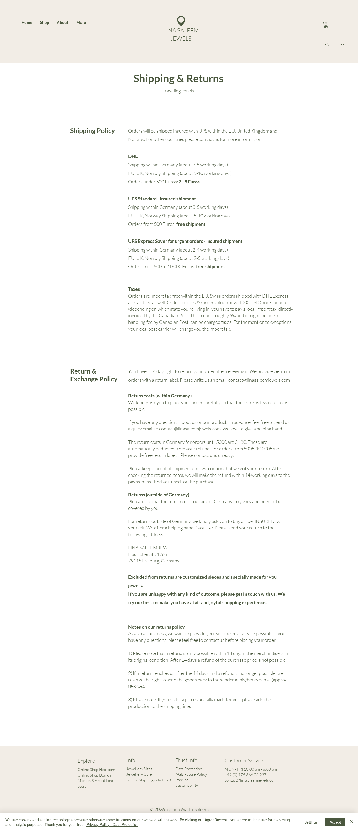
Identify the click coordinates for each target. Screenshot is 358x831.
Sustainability (187, 785)
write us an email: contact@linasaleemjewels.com (242, 380)
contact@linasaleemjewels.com (190, 428)
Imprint (182, 779)
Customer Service (244, 760)
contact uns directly (213, 455)
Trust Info (186, 760)
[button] (326, 25)
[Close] (352, 822)
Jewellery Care (139, 774)
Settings (311, 822)
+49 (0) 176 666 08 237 (246, 774)
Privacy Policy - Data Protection (112, 824)
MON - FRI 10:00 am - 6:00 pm (251, 769)
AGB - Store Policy (191, 774)
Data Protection (189, 768)
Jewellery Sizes (139, 768)
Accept (335, 822)
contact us (209, 139)
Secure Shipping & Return (147, 780)
